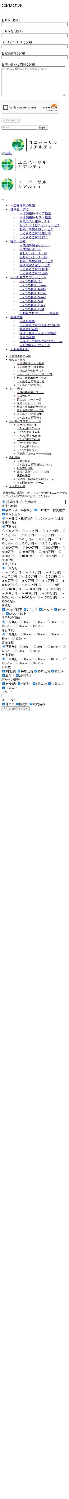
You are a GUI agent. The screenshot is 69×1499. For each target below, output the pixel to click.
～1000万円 (13, 589)
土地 (61, 518)
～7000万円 (29, 593)
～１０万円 (13, 572)
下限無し (12, 622)
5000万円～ (53, 547)
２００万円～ (51, 543)
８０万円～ (46, 539)
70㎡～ (55, 622)
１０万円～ (13, 530)
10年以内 (27, 671)
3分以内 (10, 683)
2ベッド (32, 609)
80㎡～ (41, 659)
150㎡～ (38, 626)
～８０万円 (46, 580)
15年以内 (44, 671)
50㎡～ (41, 622)
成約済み (39, 704)
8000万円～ (49, 551)
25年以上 (25, 675)
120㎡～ (22, 626)
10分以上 (11, 688)
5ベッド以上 (17, 613)
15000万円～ (51, 556)
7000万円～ (29, 551)
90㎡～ (41, 646)
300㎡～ (38, 663)
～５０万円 (26, 580)
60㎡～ (55, 634)
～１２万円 (33, 572)
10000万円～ (30, 556)
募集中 (10, 704)
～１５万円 (53, 572)
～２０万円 (29, 576)
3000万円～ (33, 547)
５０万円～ (26, 539)
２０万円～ (29, 535)
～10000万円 (27, 597)
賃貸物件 (12, 502)
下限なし (12, 526)
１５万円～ (53, 530)
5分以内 (26, 683)
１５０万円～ (28, 543)
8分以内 (41, 683)
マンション (13, 514)
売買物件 (30, 502)
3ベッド (47, 609)
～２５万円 (49, 576)
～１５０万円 (28, 584)
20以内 (59, 671)
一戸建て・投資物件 (51, 510)
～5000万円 (53, 589)
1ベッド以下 (13, 609)
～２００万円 (51, 584)
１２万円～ (33, 530)
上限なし (12, 568)
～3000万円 (33, 589)
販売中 (23, 704)
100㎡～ (21, 638)
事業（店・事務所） (19, 510)
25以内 (10, 675)
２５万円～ (49, 535)
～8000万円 (49, 593)
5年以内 (10, 671)
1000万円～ (13, 547)
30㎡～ (27, 622)
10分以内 (57, 683)
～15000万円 (48, 597)
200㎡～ (38, 650)
